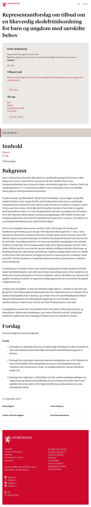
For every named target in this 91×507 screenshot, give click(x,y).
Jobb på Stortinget (54, 469)
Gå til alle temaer (16, 116)
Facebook (11, 477)
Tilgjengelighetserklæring (57, 466)
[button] (78, 3)
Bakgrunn (6, 152)
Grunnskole (12, 111)
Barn (9, 102)
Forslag (5, 155)
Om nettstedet (53, 460)
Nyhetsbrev (52, 457)
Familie (10, 105)
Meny (85, 4)
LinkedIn (11, 486)
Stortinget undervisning (56, 449)
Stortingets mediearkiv (56, 452)
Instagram (11, 483)
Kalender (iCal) (13, 495)
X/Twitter (11, 480)
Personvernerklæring (55, 463)
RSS (9, 492)
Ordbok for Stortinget (56, 454)
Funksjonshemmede (15, 108)
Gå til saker (13, 89)
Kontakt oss (9, 460)
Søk (78, 4)
